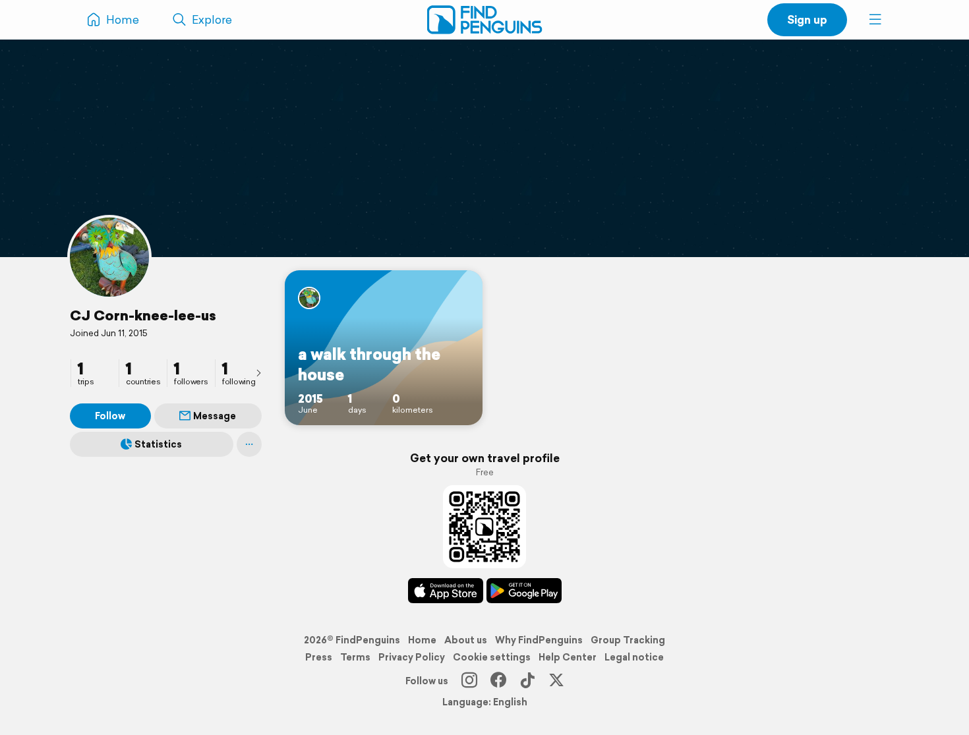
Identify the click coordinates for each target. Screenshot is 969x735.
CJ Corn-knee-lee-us (143, 315)
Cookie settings (492, 657)
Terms (355, 657)
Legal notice (634, 657)
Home (422, 640)
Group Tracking (628, 640)
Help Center (568, 657)
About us (465, 640)
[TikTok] (527, 681)
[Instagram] (469, 681)
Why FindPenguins (539, 640)
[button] (875, 20)
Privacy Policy (411, 657)
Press (318, 657)
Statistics (158, 444)
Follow (110, 416)
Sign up (807, 19)
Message (214, 416)
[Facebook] (498, 681)
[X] (556, 681)
